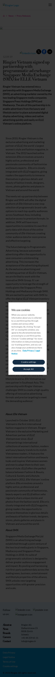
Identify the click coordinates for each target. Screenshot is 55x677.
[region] (27, 338)
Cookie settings (28, 362)
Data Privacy (28, 350)
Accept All (29, 369)
